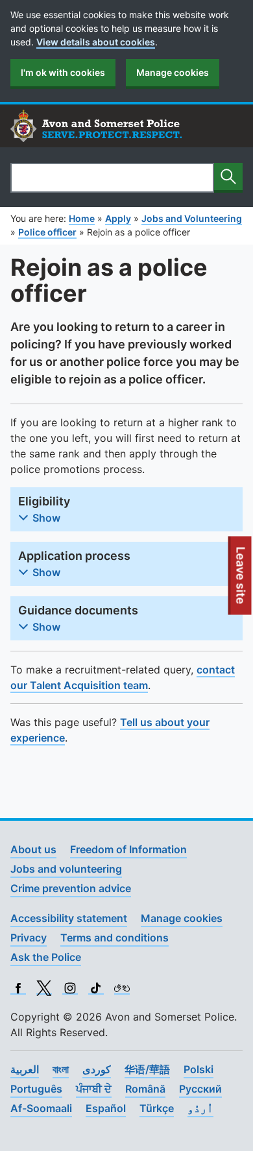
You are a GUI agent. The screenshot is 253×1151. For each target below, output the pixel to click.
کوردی (96, 1069)
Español (106, 1108)
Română (145, 1088)
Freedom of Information (128, 849)
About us (33, 849)
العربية (24, 1069)
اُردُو (200, 1108)
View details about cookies (95, 41)
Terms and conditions (114, 937)
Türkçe (156, 1108)
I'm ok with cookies (63, 72)
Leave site (241, 580)
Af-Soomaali (41, 1108)
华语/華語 (147, 1069)
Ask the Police (45, 957)
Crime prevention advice (70, 888)
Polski (198, 1069)
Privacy (28, 937)
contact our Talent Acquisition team (122, 677)
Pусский (200, 1088)
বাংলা (61, 1069)
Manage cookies (172, 72)
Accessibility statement (68, 918)
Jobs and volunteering (66, 868)
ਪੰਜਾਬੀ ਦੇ (94, 1088)
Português (36, 1088)
